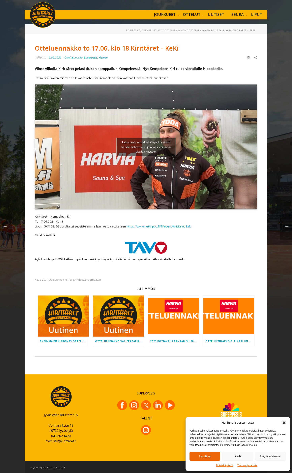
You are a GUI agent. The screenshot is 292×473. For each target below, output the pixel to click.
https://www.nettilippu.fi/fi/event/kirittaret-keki (159, 226)
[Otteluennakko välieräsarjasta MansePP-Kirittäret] (118, 316)
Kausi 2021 (41, 279)
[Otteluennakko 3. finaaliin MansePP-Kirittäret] (228, 316)
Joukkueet (165, 14)
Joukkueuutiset (151, 30)
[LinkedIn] (158, 405)
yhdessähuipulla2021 (88, 279)
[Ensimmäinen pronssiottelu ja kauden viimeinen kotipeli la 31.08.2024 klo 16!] (63, 316)
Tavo (71, 279)
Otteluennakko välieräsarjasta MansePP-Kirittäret (119, 341)
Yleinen (103, 57)
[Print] (248, 57)
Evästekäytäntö (224, 465)
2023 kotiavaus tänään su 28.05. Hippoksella (174, 341)
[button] (284, 423)
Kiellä (237, 456)
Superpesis (90, 57)
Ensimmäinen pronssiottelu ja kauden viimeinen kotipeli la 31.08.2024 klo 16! (64, 341)
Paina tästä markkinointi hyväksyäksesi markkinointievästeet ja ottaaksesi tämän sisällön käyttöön (146, 147)
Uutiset (216, 14)
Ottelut (191, 14)
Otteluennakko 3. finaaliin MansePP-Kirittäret (229, 341)
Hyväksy (205, 456)
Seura (237, 14)
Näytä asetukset (270, 456)
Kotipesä (132, 30)
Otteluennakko (175, 30)
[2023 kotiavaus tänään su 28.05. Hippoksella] (173, 316)
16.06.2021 (54, 57)
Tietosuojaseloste (247, 465)
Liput (256, 14)
